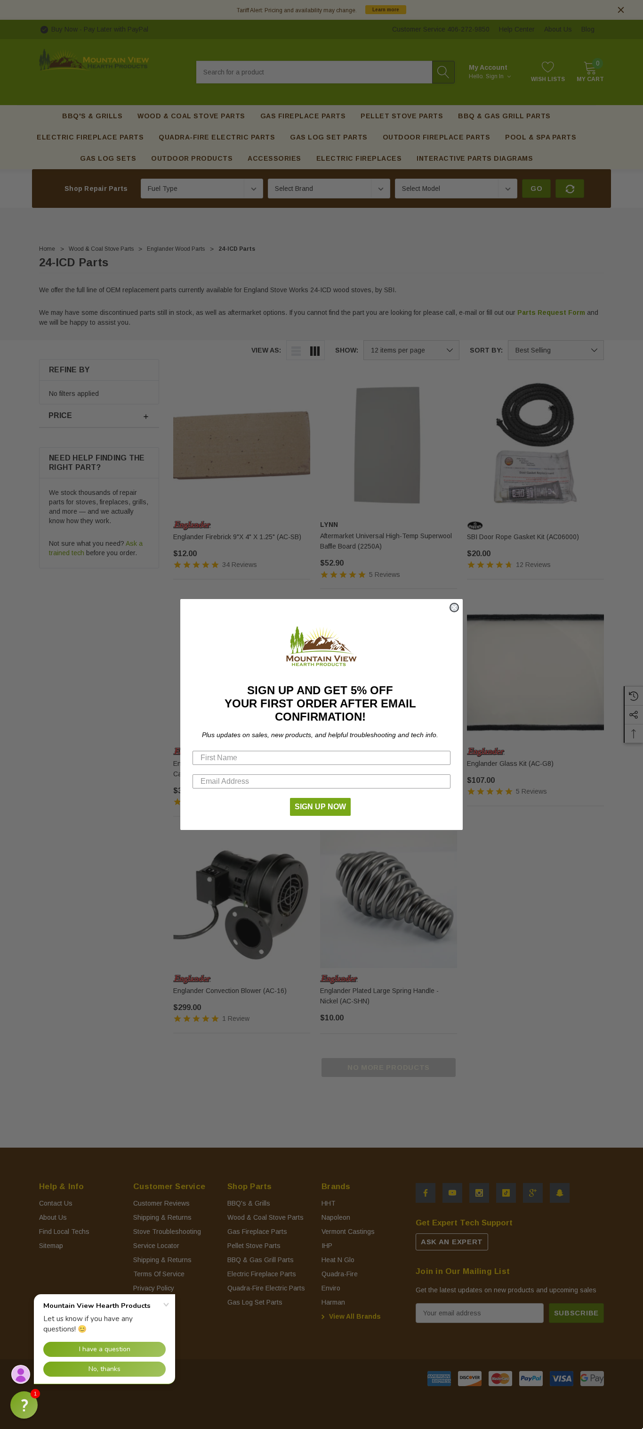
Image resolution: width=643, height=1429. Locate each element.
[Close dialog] (454, 607)
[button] (24, 1405)
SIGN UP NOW (320, 807)
